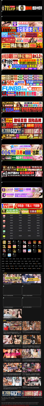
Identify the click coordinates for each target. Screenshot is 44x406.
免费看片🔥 (34, 263)
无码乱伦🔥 (12, 266)
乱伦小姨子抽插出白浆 (7, 318)
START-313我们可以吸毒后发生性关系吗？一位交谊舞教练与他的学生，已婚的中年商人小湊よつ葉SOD (12, 333)
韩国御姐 (20, 220)
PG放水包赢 (11, 261)
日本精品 (20, 217)
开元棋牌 (10, 258)
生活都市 (11, 235)
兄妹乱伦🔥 (17, 268)
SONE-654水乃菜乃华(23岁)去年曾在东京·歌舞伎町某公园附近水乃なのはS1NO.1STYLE (12, 388)
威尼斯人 (3, 258)
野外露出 (38, 222)
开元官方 (16, 266)
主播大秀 (29, 261)
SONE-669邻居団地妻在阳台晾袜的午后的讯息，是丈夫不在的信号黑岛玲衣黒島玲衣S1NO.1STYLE (32, 360)
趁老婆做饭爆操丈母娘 (7, 283)
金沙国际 (24, 266)
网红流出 (29, 222)
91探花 (20, 222)
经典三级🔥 (8, 268)
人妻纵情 (29, 235)
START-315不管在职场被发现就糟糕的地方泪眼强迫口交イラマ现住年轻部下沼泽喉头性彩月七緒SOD (12, 374)
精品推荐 (11, 215)
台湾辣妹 (11, 220)
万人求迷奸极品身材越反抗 (8, 307)
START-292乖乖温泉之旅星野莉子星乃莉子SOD (31, 332)
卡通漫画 (11, 230)
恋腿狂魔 (38, 225)
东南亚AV (38, 220)
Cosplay (29, 217)
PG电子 (21, 258)
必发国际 (14, 263)
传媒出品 (11, 233)
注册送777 (28, 258)
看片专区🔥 (21, 268)
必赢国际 (3, 261)
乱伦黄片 (37, 261)
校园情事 (20, 235)
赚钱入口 (25, 268)
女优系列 (20, 225)
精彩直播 (19, 261)
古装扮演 (11, 225)
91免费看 (3, 270)
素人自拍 (38, 217)
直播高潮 (15, 261)
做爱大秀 (36, 266)
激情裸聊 (3, 266)
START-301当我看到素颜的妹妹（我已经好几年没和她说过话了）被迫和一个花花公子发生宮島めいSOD (31, 347)
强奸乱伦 (20, 215)
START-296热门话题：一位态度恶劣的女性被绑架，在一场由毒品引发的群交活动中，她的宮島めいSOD (31, 374)
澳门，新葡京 (28, 266)
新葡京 (35, 258)
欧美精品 (29, 215)
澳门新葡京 (18, 263)
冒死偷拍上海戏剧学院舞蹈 (27, 295)
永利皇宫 (30, 263)
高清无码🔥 (29, 268)
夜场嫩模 (10, 263)
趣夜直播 (7, 263)
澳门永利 (17, 258)
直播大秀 (40, 266)
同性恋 (38, 233)
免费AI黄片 (34, 268)
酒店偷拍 (26, 261)
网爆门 (38, 230)
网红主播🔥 (38, 268)
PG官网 (7, 258)
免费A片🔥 (12, 268)
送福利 (32, 258)
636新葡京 (39, 263)
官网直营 (14, 258)
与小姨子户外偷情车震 (27, 283)
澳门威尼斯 (3, 268)
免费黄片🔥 (7, 266)
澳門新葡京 (26, 263)
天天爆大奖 (20, 266)
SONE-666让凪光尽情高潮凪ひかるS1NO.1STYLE (12, 346)
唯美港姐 (29, 220)
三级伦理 (11, 217)
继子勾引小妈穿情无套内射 (8, 295)
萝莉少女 (38, 215)
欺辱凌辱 (11, 222)
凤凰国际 (7, 261)
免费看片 (33, 266)
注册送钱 (24, 258)
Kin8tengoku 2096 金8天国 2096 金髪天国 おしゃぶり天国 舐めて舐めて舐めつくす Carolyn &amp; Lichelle (12, 360)
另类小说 (11, 238)
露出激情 (20, 230)
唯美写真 (29, 230)
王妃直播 (33, 261)
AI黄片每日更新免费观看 (27, 307)
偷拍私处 (3, 263)
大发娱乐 (22, 263)
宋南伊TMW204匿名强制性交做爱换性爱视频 (31, 387)
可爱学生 (29, 225)
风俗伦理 (38, 235)
